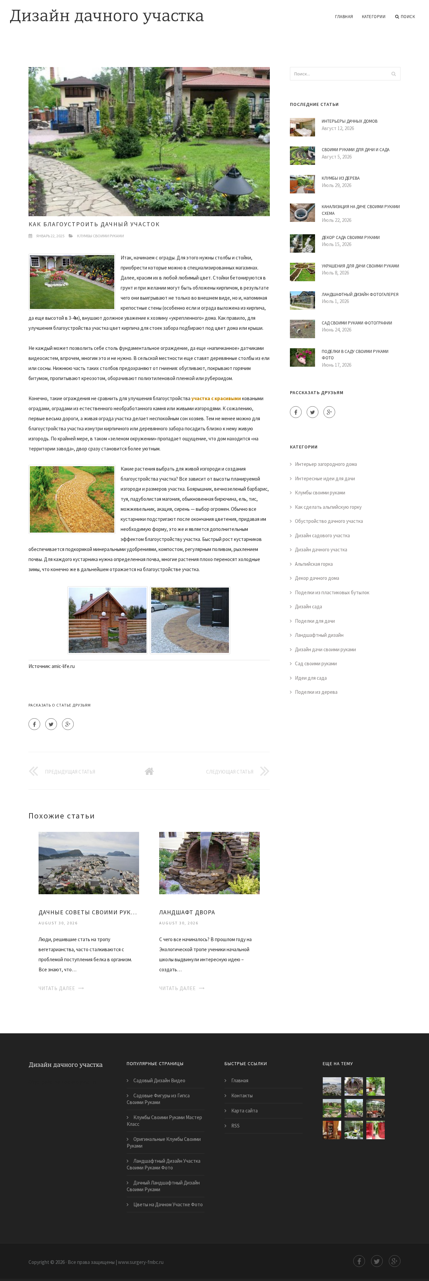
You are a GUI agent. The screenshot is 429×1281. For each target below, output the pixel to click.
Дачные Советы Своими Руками (89, 912)
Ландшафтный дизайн (319, 635)
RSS (235, 1125)
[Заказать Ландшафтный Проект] (354, 1108)
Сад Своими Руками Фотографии (357, 323)
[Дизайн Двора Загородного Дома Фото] (375, 1086)
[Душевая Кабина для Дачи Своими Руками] (375, 1130)
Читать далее (57, 988)
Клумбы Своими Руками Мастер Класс (164, 1120)
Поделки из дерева (316, 692)
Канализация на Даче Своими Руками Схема (361, 210)
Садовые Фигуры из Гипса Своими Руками (158, 1098)
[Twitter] (51, 724)
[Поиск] (393, 73)
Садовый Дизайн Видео (159, 1080)
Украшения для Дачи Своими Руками (360, 266)
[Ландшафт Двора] (209, 862)
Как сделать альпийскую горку (328, 507)
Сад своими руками (316, 663)
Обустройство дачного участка (329, 521)
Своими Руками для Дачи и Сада (355, 149)
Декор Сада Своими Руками (351, 237)
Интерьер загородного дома (326, 464)
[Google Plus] (68, 724)
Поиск (408, 16)
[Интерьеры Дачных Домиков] (332, 1130)
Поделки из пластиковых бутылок (332, 592)
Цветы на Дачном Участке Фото (168, 1204)
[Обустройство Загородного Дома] (375, 1108)
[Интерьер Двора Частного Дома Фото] (354, 1130)
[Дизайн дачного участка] (107, 12)
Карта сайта (244, 1110)
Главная (344, 16)
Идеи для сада (311, 678)
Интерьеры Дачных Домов (349, 121)
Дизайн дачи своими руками (325, 649)
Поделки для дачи (315, 621)
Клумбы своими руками (100, 235)
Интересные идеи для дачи (325, 478)
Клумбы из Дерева (341, 178)
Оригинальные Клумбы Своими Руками (164, 1142)
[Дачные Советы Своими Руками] (89, 862)
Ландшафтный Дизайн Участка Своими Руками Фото (163, 1164)
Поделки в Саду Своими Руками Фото (355, 355)
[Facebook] (34, 724)
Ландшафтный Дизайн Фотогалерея (360, 294)
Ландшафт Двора (187, 912)
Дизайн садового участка (322, 535)
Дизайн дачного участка (321, 549)
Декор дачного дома (317, 578)
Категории (374, 16)
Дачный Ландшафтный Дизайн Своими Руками (163, 1186)
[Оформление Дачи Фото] (332, 1108)
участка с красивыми (216, 398)
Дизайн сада (308, 606)
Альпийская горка (314, 564)
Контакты (242, 1095)
